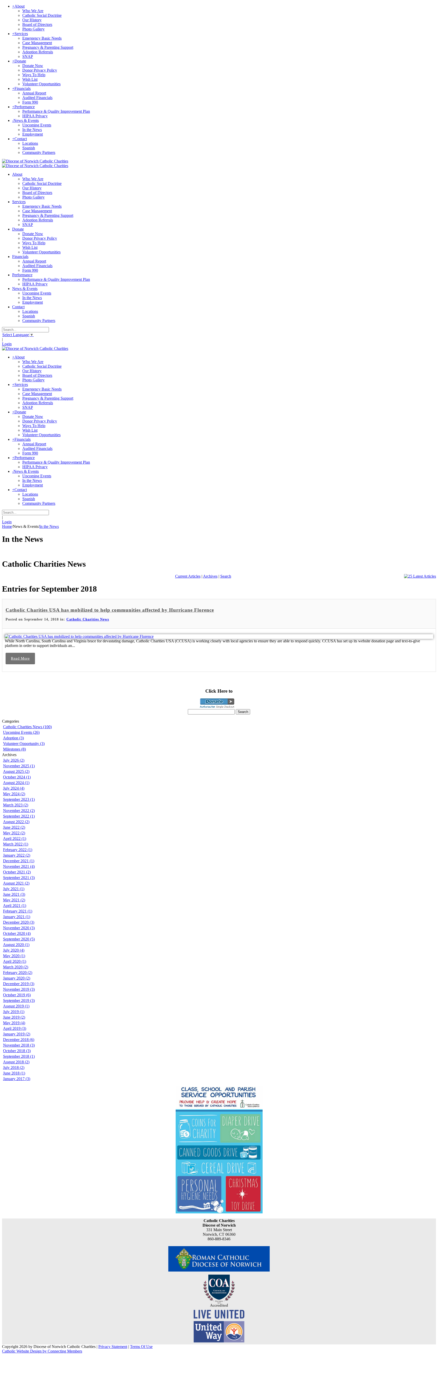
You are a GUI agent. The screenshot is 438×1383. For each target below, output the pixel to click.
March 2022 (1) (15, 844)
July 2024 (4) (13, 788)
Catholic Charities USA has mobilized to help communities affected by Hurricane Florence (110, 610)
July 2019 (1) (13, 1012)
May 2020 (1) (14, 956)
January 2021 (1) (16, 917)
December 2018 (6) (18, 1039)
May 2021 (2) (14, 900)
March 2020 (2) (15, 967)
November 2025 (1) (19, 766)
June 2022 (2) (14, 827)
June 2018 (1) (14, 1073)
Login (7, 344)
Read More (20, 658)
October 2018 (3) (17, 1051)
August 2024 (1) (16, 782)
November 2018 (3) (19, 1045)
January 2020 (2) (16, 978)
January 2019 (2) (16, 1034)
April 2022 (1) (14, 838)
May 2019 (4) (14, 1023)
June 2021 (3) (14, 894)
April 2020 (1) (14, 961)
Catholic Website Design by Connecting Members (42, 1351)
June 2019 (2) (14, 1017)
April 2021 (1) (14, 905)
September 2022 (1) (19, 816)
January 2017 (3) (16, 1079)
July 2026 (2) (13, 760)
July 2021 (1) (13, 889)
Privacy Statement (112, 1346)
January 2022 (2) (16, 855)
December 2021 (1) (18, 861)
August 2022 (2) (16, 822)
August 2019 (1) (16, 1006)
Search (225, 576)
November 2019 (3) (19, 989)
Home (7, 526)
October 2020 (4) (17, 933)
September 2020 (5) (19, 939)
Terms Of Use (141, 1346)
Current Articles (187, 576)
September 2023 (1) (19, 799)
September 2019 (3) (19, 1000)
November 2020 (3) (19, 928)
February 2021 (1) (17, 911)
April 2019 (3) (14, 1028)
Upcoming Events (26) (21, 732)
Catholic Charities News (87, 619)
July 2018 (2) (13, 1067)
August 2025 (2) (16, 771)
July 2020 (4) (13, 950)
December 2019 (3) (18, 984)
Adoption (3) (13, 738)
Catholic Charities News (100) (27, 727)
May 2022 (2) (14, 833)
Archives (210, 576)
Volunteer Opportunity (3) (24, 743)
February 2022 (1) (17, 850)
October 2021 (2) (17, 872)
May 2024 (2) (14, 794)
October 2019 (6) (17, 995)
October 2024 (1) (17, 777)
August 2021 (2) (16, 883)
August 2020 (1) (16, 944)
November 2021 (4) (19, 866)
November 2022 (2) (19, 810)
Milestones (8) (14, 749)
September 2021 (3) (19, 877)
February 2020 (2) (17, 972)
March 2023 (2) (15, 805)
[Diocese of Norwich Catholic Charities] (35, 161)
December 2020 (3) (18, 922)
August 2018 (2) (16, 1062)
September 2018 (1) (19, 1056)
